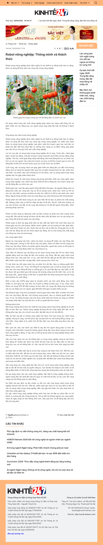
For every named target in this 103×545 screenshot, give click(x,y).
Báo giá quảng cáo (16, 534)
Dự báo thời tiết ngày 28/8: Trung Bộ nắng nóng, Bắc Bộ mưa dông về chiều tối (65, 21)
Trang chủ (11, 44)
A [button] (55, 48)
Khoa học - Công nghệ (28, 44)
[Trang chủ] (8, 2)
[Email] (68, 48)
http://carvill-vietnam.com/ (85, 514)
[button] (92, 2)
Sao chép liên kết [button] (67, 415)
